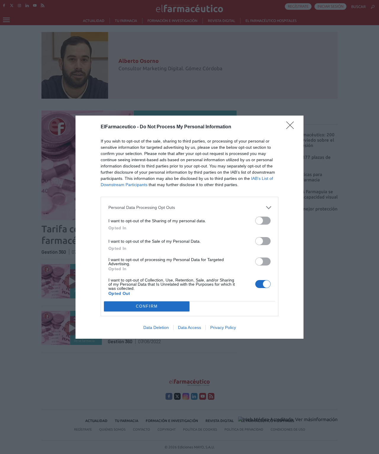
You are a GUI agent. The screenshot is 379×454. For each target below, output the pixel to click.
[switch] (263, 221)
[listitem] (189, 207)
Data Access (189, 327)
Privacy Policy (223, 327)
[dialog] (189, 227)
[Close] (292, 127)
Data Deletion (156, 327)
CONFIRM (147, 306)
